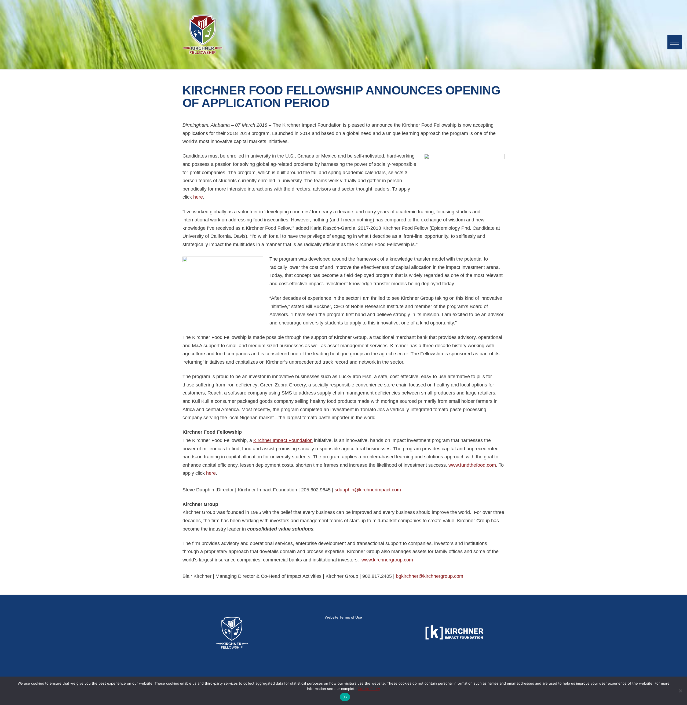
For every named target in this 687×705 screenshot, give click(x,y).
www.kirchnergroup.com (387, 559)
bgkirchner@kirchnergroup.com (429, 576)
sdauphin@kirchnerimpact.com (368, 489)
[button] (674, 42)
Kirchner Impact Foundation (283, 440)
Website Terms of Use (343, 617)
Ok (344, 697)
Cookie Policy (369, 688)
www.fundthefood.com (472, 465)
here (198, 197)
